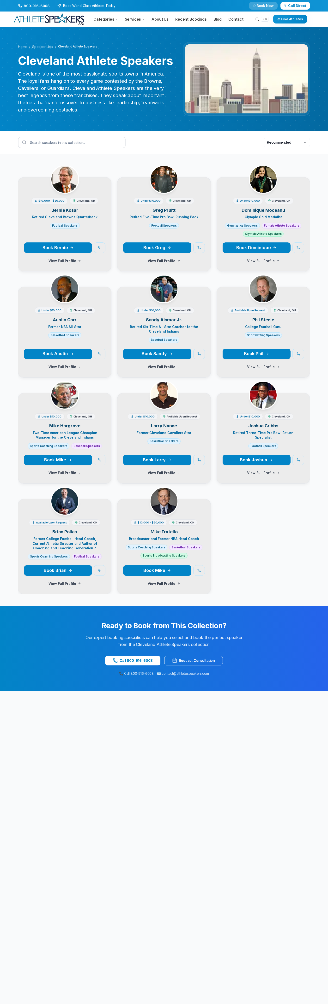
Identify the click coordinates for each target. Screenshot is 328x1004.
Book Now (265, 6)
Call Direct (297, 6)
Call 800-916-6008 (136, 660)
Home (22, 47)
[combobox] (287, 142)
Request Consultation (197, 660)
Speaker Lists (42, 47)
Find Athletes (292, 19)
